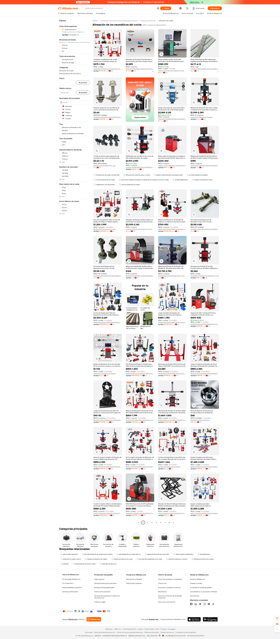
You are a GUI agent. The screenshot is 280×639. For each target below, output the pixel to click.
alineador (66, 564)
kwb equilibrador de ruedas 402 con (130, 554)
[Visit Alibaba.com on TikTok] (213, 604)
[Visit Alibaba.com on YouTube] (209, 604)
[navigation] (74, 271)
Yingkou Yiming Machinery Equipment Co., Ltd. (172, 165)
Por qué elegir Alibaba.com (71, 579)
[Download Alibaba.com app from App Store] (194, 619)
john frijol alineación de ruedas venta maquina (98, 554)
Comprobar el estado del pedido (201, 587)
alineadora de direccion (109, 564)
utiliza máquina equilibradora (184, 554)
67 (169, 522)
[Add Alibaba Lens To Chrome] (94, 619)
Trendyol (163, 629)
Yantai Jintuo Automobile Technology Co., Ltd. (172, 229)
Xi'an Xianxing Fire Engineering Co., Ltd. (171, 276)
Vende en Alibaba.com (197, 579)
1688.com (117, 629)
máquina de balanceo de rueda (122, 559)
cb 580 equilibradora (181, 180)
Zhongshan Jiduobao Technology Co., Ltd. (205, 276)
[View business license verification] (160, 636)
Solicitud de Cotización (134, 583)
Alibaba (95, 21)
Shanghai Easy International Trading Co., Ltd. (140, 373)
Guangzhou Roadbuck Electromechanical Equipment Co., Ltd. (140, 69)
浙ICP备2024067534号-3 (195, 636)
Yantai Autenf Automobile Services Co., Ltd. (172, 373)
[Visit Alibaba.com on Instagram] (204, 604)
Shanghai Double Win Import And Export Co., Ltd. (205, 165)
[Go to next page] (174, 522)
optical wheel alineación (70, 554)
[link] (277, 618)
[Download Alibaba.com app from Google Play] (210, 619)
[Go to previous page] (139, 522)
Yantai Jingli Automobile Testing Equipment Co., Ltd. (205, 373)
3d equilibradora (205, 554)
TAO (157, 629)
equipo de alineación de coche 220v (158, 554)
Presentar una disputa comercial (169, 587)
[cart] (187, 9)
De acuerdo (83, 82)
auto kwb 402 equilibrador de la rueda (150, 559)
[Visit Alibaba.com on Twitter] (200, 604)
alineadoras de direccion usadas (204, 559)
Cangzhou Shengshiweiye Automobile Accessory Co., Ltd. (205, 69)
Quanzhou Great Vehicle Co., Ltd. (104, 165)
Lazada (140, 629)
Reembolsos (162, 592)
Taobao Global (149, 629)
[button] (158, 8)
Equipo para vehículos (148, 21)
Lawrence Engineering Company (202, 117)
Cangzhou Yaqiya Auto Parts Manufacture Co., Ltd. (107, 117)
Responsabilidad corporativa (72, 587)
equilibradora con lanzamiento (105, 184)
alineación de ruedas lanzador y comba (138, 175)
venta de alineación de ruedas (130, 184)
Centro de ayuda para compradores (170, 579)
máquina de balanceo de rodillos (97, 559)
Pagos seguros (99, 579)
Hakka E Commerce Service (200, 420)
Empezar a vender (196, 583)
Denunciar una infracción (166, 602)
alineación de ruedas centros (72, 559)
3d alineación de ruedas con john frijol (107, 175)
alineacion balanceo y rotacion (177, 559)
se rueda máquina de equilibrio (198, 175)
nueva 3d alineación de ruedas (105, 180)
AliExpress (108, 629)
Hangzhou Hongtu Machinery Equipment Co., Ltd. (107, 420)
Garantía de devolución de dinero (105, 583)
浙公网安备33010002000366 (175, 636)
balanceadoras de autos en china (85, 564)
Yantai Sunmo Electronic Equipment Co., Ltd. (107, 69)
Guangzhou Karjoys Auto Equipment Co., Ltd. (205, 324)
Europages (171, 629)
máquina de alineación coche (203, 180)
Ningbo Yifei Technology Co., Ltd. (104, 229)
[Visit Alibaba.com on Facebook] (191, 604)
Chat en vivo (162, 583)
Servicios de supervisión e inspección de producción (107, 597)
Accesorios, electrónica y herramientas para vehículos (119, 21)
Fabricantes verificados (134, 579)
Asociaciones (194, 596)
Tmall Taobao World (129, 629)
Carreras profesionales (70, 592)
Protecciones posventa (102, 592)
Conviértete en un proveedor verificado (203, 592)
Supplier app (153, 619)
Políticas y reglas (100, 602)
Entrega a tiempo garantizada (104, 587)
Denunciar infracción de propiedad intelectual (170, 597)
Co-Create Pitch (68, 583)
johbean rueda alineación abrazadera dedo (169, 175)
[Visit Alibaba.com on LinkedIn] (195, 604)
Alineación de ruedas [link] (166, 21)
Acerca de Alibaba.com (70, 574)
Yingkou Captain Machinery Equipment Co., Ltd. (140, 167)
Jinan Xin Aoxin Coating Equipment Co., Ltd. (172, 513)
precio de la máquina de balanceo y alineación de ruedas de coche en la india (145, 180)
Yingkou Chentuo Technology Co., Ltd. (171, 70)
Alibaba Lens (72, 619)
